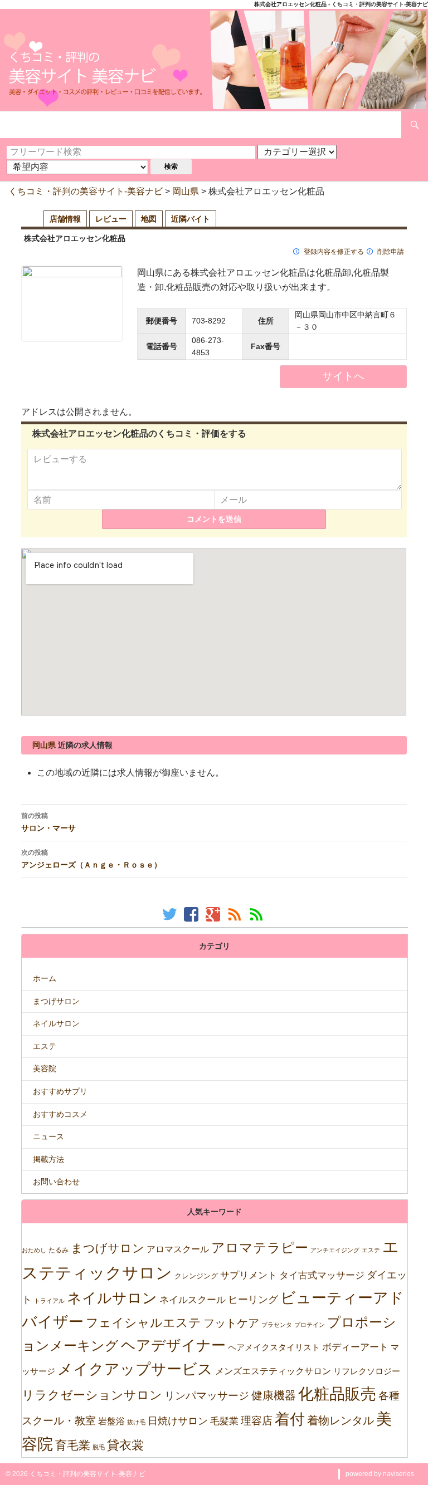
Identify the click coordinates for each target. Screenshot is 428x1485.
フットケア (231, 1323)
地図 (149, 218)
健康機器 (273, 1395)
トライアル (49, 1300)
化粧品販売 (337, 1394)
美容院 (44, 1068)
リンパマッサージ (206, 1395)
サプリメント (248, 1275)
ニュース (48, 1136)
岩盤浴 (111, 1421)
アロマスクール (178, 1249)
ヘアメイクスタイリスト (274, 1347)
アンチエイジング (334, 1250)
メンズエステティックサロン (273, 1371)
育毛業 (72, 1445)
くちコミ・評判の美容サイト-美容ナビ (85, 191)
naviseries (398, 1474)
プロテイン (309, 1324)
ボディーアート (355, 1347)
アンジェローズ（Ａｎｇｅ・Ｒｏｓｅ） (91, 859)
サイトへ (343, 376)
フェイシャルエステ (143, 1323)
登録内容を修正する (334, 252)
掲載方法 (48, 1159)
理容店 (257, 1421)
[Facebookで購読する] (192, 914)
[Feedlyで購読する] (258, 914)
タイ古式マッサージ (321, 1275)
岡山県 (185, 191)
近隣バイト (190, 218)
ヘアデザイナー (173, 1345)
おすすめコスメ (60, 1114)
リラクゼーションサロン (92, 1395)
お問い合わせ (56, 1181)
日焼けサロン (178, 1421)
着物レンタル (340, 1420)
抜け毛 (136, 1422)
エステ (44, 1046)
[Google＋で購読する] (214, 914)
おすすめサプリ (60, 1091)
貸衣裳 (125, 1445)
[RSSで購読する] (236, 914)
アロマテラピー (259, 1247)
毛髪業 (224, 1421)
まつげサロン (56, 1001)
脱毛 (99, 1447)
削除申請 (390, 252)
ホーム (44, 978)
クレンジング (196, 1276)
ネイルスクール (192, 1299)
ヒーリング (253, 1299)
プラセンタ (276, 1324)
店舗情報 (65, 218)
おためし (34, 1250)
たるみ (58, 1250)
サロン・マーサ (48, 822)
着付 (290, 1419)
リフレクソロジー (366, 1371)
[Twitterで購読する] (171, 914)
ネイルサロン (56, 1023)
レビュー (111, 218)
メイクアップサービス (135, 1369)
